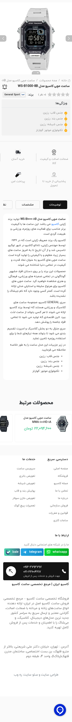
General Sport (12, 94)
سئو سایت (30, 675)
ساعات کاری (60, 520)
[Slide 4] (33, 72)
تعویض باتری (27, 476)
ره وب (18, 675)
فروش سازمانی (59, 506)
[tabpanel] (36, 295)
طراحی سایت (49, 675)
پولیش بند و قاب (24, 491)
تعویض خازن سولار (23, 498)
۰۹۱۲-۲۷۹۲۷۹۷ (32, 567)
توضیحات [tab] (55, 205)
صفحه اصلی (61, 469)
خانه (64, 80)
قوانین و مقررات (58, 513)
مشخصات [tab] (28, 205)
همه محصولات (48, 80)
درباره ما (63, 498)
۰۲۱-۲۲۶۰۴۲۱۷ (32, 572)
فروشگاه (63, 476)
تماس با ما (61, 491)
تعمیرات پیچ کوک (24, 506)
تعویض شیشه (26, 483)
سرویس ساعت (26, 469)
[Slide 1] (38, 72)
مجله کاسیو (61, 483)
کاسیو (55, 224)
